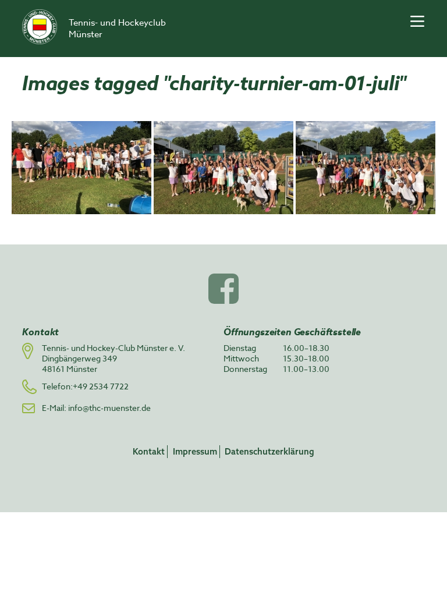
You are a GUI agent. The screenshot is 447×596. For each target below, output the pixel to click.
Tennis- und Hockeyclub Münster (117, 28)
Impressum (195, 451)
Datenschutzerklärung (269, 451)
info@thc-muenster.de (109, 407)
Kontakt (149, 451)
